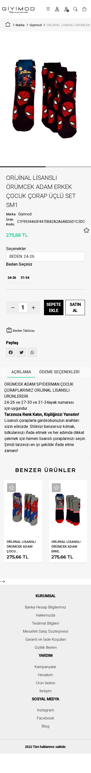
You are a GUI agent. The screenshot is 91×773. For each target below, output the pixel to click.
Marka (20, 25)
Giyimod (36, 25)
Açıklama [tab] (21, 372)
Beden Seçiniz (19, 264)
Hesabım (45, 675)
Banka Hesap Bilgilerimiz (45, 607)
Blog (45, 726)
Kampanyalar (45, 667)
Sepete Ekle (54, 307)
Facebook (45, 718)
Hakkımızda (45, 615)
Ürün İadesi (45, 683)
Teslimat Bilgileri (45, 623)
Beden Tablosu (23, 331)
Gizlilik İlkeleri (46, 647)
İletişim (45, 691)
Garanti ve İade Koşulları (45, 639)
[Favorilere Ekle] (86, 230)
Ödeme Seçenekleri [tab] (59, 372)
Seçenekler (16, 248)
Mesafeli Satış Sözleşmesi (45, 631)
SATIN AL (75, 307)
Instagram (45, 710)
